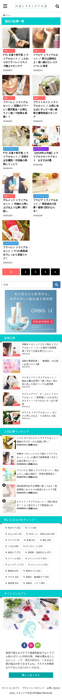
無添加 (13, 571)
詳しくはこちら (31, 675)
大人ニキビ (14, 534)
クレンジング (39, 565)
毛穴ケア (14, 528)
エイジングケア (37, 559)
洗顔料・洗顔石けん (39, 552)
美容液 (13, 583)
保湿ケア (14, 552)
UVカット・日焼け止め (42, 534)
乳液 (31, 540)
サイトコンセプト (11, 688)
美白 (47, 540)
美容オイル (33, 571)
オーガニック (34, 546)
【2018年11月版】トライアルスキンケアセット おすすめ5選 (45, 156)
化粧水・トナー (35, 583)
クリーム (14, 559)
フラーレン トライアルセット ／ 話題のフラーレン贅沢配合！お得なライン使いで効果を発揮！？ (16, 109)
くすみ (13, 546)
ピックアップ (15, 565)
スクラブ (13, 540)
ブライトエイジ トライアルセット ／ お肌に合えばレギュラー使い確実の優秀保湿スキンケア (46, 109)
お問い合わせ (53, 688)
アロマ (13, 577)
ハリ (32, 528)
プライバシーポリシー (33, 688)
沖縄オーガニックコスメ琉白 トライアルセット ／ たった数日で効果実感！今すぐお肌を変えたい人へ (37, 457)
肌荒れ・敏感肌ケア (37, 577)
